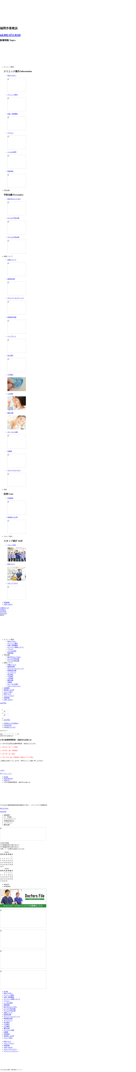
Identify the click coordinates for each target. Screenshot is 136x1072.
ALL (2, 770)
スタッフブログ (9, 696)
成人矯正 (10, 674)
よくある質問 (11, 651)
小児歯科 (10, 678)
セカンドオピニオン (14, 686)
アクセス (10, 649)
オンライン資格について (15, 647)
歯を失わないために (14, 657)
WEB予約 (3, 611)
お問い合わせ (8, 604)
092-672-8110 (4, 808)
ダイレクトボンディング (15, 668)
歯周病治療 (11, 666)
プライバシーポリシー (11, 1051)
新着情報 (10, 653)
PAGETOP (3, 613)
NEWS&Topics (8, 778)
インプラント (11, 672)
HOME (6, 777)
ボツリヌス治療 (12, 684)
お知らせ (7, 780)
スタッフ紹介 (8, 692)
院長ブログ (7, 694)
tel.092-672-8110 (10, 35)
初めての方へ (11, 641)
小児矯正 (10, 676)
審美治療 (10, 680)
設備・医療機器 (12, 645)
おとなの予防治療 (13, 659)
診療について (11, 664)
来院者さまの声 (9, 690)
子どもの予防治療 (13, 661)
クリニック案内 (12, 643)
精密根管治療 (11, 670)
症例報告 (7, 688)
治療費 (9, 682)
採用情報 (7, 602)
